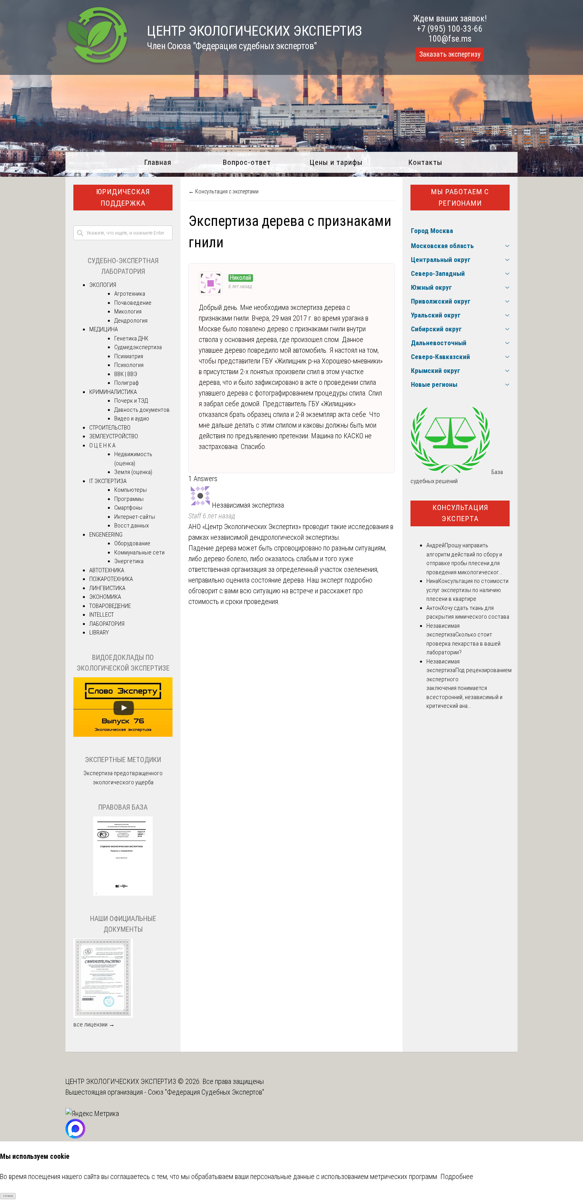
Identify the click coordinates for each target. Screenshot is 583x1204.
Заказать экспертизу (449, 54)
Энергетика (129, 561)
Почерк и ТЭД (131, 400)
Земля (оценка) (133, 472)
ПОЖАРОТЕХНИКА (111, 579)
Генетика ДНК (131, 338)
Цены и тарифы (336, 162)
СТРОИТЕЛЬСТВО (109, 427)
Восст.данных (131, 525)
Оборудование (132, 543)
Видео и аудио (131, 418)
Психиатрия (128, 356)
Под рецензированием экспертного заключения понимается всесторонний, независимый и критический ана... (469, 688)
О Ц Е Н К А (102, 445)
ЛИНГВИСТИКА (107, 588)
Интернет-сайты (134, 516)
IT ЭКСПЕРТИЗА (108, 481)
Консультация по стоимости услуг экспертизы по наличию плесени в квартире (467, 589)
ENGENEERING (106, 534)
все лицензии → (94, 1024)
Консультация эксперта (460, 513)
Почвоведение (133, 302)
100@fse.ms (450, 39)
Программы (129, 499)
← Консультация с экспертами (223, 191)
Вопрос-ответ (247, 162)
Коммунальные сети (139, 552)
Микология (128, 311)
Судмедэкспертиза (138, 347)
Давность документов (142, 409)
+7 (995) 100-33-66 (450, 29)
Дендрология (131, 320)
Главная (157, 162)
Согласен (8, 1196)
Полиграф (126, 382)
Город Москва (432, 231)
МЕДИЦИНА (103, 329)
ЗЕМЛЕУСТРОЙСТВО (113, 436)
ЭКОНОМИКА (105, 596)
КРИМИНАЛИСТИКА (113, 392)
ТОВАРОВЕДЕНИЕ (110, 606)
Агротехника (129, 293)
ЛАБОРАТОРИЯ (107, 623)
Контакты (425, 162)
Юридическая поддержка (123, 197)
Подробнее (456, 1176)
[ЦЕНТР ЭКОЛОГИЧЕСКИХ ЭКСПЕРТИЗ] (97, 63)
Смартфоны (128, 507)
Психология (129, 365)
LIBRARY (99, 632)
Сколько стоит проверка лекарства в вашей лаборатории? (463, 643)
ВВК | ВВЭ (125, 374)
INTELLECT (101, 614)
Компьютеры (130, 489)
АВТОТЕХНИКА (106, 570)
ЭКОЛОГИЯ (102, 285)
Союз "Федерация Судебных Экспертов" (206, 1092)
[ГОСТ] (123, 893)
